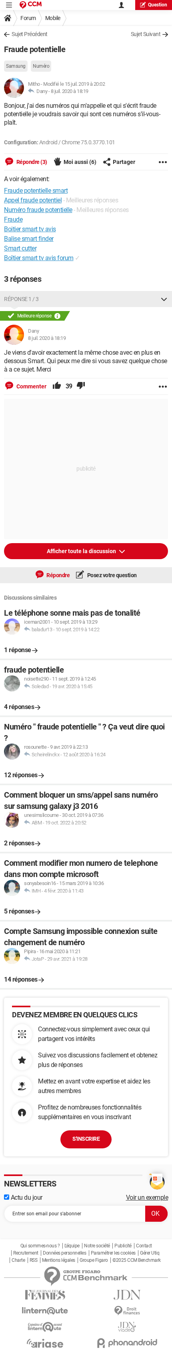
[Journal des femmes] (45, 1295)
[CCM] (30, 5)
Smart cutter (20, 248)
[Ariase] (45, 1343)
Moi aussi (80, 162)
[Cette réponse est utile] (57, 386)
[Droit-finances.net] (127, 1311)
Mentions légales (58, 1260)
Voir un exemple (147, 1197)
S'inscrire (86, 1139)
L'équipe (72, 1246)
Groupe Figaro (94, 1260)
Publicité (123, 1246)
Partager (124, 162)
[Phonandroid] (127, 1343)
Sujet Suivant (146, 34)
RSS (34, 1260)
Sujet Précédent (30, 34)
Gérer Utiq (149, 1253)
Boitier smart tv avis (30, 229)
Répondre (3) (31, 162)
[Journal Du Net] (127, 1295)
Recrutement (25, 1253)
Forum (28, 18)
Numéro (41, 66)
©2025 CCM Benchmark (136, 1260)
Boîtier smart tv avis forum (39, 258)
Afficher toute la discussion (82, 551)
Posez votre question (111, 575)
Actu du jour (25, 1197)
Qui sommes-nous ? (40, 1246)
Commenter (30, 386)
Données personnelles (64, 1253)
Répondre (58, 575)
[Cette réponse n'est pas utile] (81, 386)
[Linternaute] (45, 1311)
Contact (144, 1246)
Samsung (16, 66)
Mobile (52, 18)
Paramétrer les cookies (113, 1253)
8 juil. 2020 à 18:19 (69, 91)
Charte (18, 1260)
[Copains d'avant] (45, 1327)
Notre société (97, 1246)
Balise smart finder (29, 239)
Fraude (13, 219)
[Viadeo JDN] (127, 1327)
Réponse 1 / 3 (21, 299)
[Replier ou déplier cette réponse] (164, 299)
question (157, 5)
